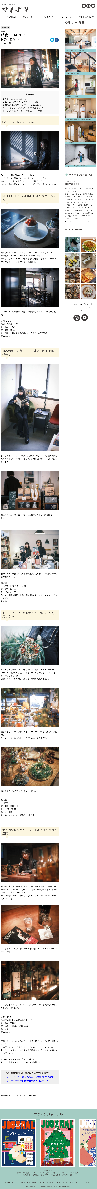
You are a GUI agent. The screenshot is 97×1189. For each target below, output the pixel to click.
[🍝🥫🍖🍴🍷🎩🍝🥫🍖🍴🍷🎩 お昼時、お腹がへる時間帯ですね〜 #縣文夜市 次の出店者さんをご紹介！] (88, 291)
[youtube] (93, 6)
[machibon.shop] (84, 6)
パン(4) (74, 188)
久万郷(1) (68, 191)
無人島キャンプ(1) (88, 199)
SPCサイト (89, 1182)
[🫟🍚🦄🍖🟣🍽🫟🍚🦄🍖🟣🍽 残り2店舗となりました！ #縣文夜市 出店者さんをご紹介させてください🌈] (88, 244)
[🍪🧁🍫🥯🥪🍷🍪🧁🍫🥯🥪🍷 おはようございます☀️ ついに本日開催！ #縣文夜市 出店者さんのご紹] (72, 275)
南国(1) (75, 191)
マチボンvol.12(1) (70, 205)
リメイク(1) (88, 210)
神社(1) (86, 205)
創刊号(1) (84, 202)
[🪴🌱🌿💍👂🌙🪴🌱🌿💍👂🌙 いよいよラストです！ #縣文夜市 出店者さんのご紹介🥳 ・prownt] (72, 244)
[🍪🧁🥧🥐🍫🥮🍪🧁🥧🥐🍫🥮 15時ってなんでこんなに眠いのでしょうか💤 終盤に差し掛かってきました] (72, 291)
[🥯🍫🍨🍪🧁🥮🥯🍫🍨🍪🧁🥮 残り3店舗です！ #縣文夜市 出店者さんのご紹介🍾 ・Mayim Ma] (72, 260)
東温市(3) (75, 216)
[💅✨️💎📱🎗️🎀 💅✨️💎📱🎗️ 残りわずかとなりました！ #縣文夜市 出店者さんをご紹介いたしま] (88, 260)
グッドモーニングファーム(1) (81, 207)
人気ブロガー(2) (85, 216)
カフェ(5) (77, 202)
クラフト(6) (68, 202)
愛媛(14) (67, 188)
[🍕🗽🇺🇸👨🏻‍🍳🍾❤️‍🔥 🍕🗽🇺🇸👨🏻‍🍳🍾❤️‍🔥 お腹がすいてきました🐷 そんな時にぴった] (88, 275)
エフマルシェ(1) (70, 196)
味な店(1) (78, 218)
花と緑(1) (68, 207)
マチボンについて (86, 17)
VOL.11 (11, 1096)
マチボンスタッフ (50, 1182)
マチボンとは (63, 1182)
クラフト (18, 1096)
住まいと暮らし (29, 17)
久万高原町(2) (88, 188)
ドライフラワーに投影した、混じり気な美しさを (23, 108)
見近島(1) (68, 216)
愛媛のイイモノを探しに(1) (73, 194)
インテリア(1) (88, 196)
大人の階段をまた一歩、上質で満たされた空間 (22, 111)
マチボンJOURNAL (29, 1096)
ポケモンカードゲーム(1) (72, 213)
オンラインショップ (67, 17)
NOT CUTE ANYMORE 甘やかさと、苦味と (21, 102)
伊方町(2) (79, 196)
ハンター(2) (68, 210)
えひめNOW (11, 17)
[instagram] (88, 6)
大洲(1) (92, 205)
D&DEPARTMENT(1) (71, 221)
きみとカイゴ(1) (84, 221)
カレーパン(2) (69, 199)
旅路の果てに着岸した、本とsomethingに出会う (23, 105)
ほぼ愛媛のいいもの (48, 17)
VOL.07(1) (78, 199)
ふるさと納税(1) (79, 210)
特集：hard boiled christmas (14, 99)
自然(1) (79, 205)
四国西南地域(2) (88, 194)
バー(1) (80, 188)
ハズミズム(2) (69, 218)
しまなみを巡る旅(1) (88, 213)
